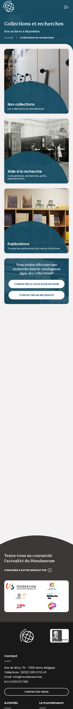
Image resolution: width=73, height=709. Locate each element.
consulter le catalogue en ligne (36, 284)
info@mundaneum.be (27, 677)
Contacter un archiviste (36, 295)
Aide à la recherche (25, 171)
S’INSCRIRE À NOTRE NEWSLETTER (25, 570)
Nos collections (21, 104)
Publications (18, 244)
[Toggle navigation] (66, 7)
